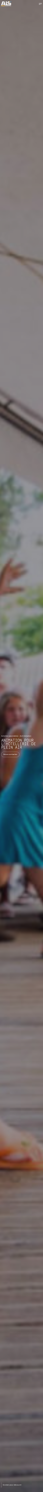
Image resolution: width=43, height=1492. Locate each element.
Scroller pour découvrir (12, 1485)
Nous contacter (10, 754)
